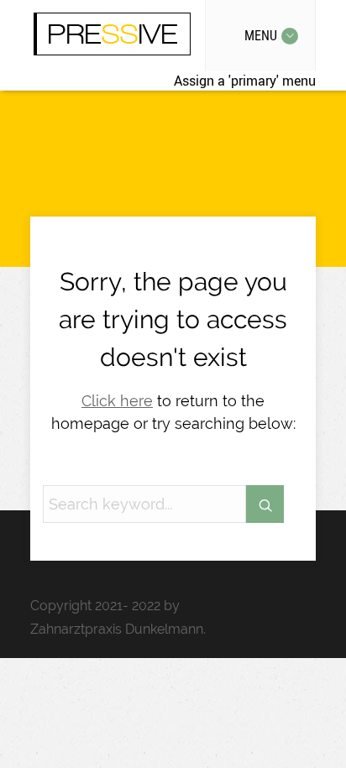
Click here (117, 401)
